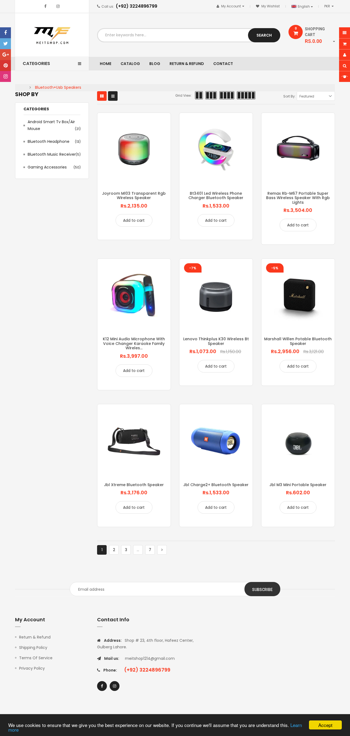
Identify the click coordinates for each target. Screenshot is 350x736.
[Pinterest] (5, 65)
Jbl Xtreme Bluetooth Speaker (134, 484)
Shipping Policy (33, 647)
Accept (325, 725)
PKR (330, 6)
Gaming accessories (54, 167)
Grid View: (183, 95)
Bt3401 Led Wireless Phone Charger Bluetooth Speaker (215, 195)
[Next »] (162, 550)
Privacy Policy (32, 668)
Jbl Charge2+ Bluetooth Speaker (216, 484)
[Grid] (102, 96)
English (304, 6)
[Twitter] (5, 43)
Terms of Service (35, 658)
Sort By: (289, 96)
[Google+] (5, 54)
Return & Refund (35, 637)
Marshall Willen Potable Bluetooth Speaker (298, 341)
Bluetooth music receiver (54, 154)
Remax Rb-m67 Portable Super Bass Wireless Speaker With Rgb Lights (298, 198)
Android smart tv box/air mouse (54, 125)
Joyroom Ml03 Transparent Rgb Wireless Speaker (134, 195)
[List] (113, 96)
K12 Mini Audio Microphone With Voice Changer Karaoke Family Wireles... (134, 343)
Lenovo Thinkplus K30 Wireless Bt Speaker (216, 341)
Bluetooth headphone (54, 141)
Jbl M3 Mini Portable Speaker (297, 484)
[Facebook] (5, 32)
